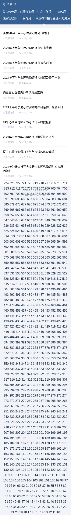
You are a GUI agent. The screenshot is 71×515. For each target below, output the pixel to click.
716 (53, 183)
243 (53, 411)
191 (35, 438)
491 (17, 294)
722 (17, 183)
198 (59, 432)
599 (29, 241)
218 (6, 427)
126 (29, 469)
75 (31, 491)
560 (64, 257)
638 (59, 220)
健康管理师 (9, 18)
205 (17, 432)
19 (21, 512)
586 (41, 246)
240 (6, 416)
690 (12, 199)
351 (64, 358)
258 (29, 406)
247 (29, 411)
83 (60, 485)
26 (48, 507)
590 (17, 246)
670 (64, 204)
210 (53, 427)
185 (6, 443)
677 (23, 204)
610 (29, 236)
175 (64, 443)
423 (29, 326)
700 (17, 193)
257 (35, 406)
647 (6, 220)
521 (35, 278)
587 (35, 246)
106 (17, 480)
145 (47, 459)
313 (29, 379)
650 (53, 215)
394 (6, 342)
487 (41, 294)
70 (52, 491)
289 (41, 390)
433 (35, 321)
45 (31, 501)
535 (17, 273)
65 (10, 496)
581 (6, 252)
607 (47, 236)
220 (59, 422)
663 (41, 209)
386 (53, 342)
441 (53, 315)
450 (64, 310)
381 (17, 347)
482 (6, 300)
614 (6, 236)
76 (27, 491)
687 (29, 199)
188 (53, 438)
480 (17, 300)
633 (23, 225)
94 (14, 485)
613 (12, 236)
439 (64, 315)
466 (35, 305)
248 (23, 411)
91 (27, 485)
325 (23, 374)
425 (17, 326)
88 (39, 485)
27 (44, 507)
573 (53, 252)
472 (64, 300)
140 (12, 464)
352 (59, 358)
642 (35, 220)
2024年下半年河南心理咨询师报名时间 (27, 62)
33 (19, 507)
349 (12, 363)
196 (6, 438)
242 (59, 411)
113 (41, 475)
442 (47, 315)
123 (47, 469)
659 (64, 209)
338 (12, 369)
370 (17, 353)
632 (29, 225)
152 (6, 459)
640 (47, 220)
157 (41, 453)
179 (41, 443)
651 (47, 215)
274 (64, 395)
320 (53, 374)
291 (29, 390)
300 (41, 384)
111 (52, 475)
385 (59, 342)
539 (59, 268)
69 (56, 491)
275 (59, 395)
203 (29, 432)
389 (35, 342)
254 (53, 406)
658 (6, 215)
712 (12, 188)
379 (29, 347)
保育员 (27, 18)
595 (53, 241)
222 (47, 422)
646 (12, 220)
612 (18, 236)
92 (23, 485)
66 (6, 496)
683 (53, 199)
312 (35, 379)
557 (17, 262)
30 (31, 507)
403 (17, 337)
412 (29, 331)
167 (47, 448)
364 (53, 353)
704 (59, 188)
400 (35, 337)
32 (23, 507)
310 (47, 379)
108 (5, 480)
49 (14, 501)
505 (64, 284)
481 (12, 300)
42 (44, 501)
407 (59, 331)
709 (29, 188)
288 (47, 390)
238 (17, 416)
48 (19, 501)
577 (29, 252)
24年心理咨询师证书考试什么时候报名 (27, 122)
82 (64, 485)
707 (41, 188)
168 (41, 448)
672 (53, 204)
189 (47, 438)
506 (59, 284)
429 (59, 321)
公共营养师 (9, 11)
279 (35, 395)
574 (47, 252)
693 (59, 193)
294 (12, 390)
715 (59, 183)
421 (41, 326)
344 (41, 363)
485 (53, 294)
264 (59, 400)
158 (35, 453)
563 (47, 257)
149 (23, 459)
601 (17, 241)
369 (23, 353)
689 (17, 199)
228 (12, 422)
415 (12, 331)
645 (17, 220)
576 (35, 252)
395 (64, 337)
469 (17, 305)
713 (6, 188)
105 (23, 480)
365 (47, 353)
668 (12, 209)
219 (64, 422)
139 (17, 464)
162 (12, 453)
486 (47, 294)
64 (14, 496)
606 (53, 236)
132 (59, 464)
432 (41, 321)
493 (6, 294)
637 (64, 220)
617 (53, 231)
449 (6, 315)
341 (59, 363)
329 (64, 369)
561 (59, 257)
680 (6, 204)
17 (29, 512)
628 (53, 225)
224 (35, 422)
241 (64, 411)
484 (59, 294)
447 (17, 315)
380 (23, 347)
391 (23, 342)
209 (59, 427)
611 (23, 236)
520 (41, 278)
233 (47, 416)
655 (23, 215)
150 (17, 459)
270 (23, 400)
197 (64, 432)
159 (29, 453)
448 (12, 315)
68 (60, 491)
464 (47, 305)
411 (35, 331)
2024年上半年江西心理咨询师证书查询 (27, 47)
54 (56, 496)
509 (41, 284)
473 (59, 300)
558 (12, 262)
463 (53, 305)
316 (12, 379)
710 (23, 188)
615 (64, 231)
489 (29, 294)
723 (12, 183)
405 (6, 337)
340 (64, 363)
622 (23, 231)
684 (47, 199)
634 (17, 225)
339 (6, 369)
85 (52, 485)
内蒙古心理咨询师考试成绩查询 (23, 92)
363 (59, 353)
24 (56, 507)
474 (53, 300)
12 (50, 512)
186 (64, 438)
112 (46, 475)
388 (41, 342)
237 (23, 416)
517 (59, 278)
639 (53, 220)
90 (31, 485)
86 (48, 485)
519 (47, 278)
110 (58, 475)
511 (29, 284)
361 (6, 358)
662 (47, 209)
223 (41, 422)
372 (6, 353)
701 (12, 193)
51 (6, 501)
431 (47, 321)
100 (52, 480)
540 (53, 268)
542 (41, 268)
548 (6, 268)
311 (41, 379)
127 (23, 469)
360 (12, 358)
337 (17, 369)
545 (23, 268)
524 (17, 278)
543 (35, 268)
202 (35, 432)
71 (48, 491)
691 (6, 199)
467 (29, 305)
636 (6, 225)
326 (17, 374)
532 (35, 273)
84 (56, 485)
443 (41, 315)
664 (35, 209)
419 (53, 326)
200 (47, 432)
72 (44, 491)
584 (53, 246)
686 (35, 199)
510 (35, 284)
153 (64, 453)
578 (23, 252)
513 (18, 284)
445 (29, 315)
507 (53, 284)
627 (59, 225)
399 (41, 337)
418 (59, 326)
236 (29, 416)
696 (41, 193)
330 (59, 369)
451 (59, 310)
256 (41, 406)
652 (41, 215)
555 (29, 262)
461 (64, 305)
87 (44, 485)
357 (29, 358)
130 (6, 469)
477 (35, 300)
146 (41, 459)
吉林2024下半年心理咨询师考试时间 (26, 33)
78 (19, 491)
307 (64, 379)
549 (64, 262)
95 (10, 485)
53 (60, 496)
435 (23, 321)
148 (29, 459)
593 (64, 241)
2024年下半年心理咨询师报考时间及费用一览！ (33, 77)
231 (59, 416)
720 (29, 183)
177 (53, 443)
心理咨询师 (27, 11)
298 (53, 384)
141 (6, 464)
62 (23, 496)
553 (41, 262)
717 (47, 183)
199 (53, 432)
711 (18, 188)
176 (59, 443)
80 (10, 491)
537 (6, 273)
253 (59, 406)
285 (64, 390)
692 (64, 193)
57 (44, 496)
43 (39, 501)
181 (29, 443)
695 (47, 193)
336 (23, 369)
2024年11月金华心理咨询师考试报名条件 (28, 137)
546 (17, 268)
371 (12, 353)
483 (64, 294)
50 (10, 501)
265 (53, 400)
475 (47, 300)
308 (59, 379)
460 (6, 310)
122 (53, 469)
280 (29, 395)
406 (64, 331)
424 (23, 326)
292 (23, 390)
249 (17, 411)
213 (35, 427)
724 (6, 183)
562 (53, 257)
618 (47, 231)
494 (64, 289)
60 (31, 496)
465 (41, 305)
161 (17, 453)
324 (29, 374)
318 (64, 374)
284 (6, 395)
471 (6, 305)
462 (59, 305)
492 (12, 294)
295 (6, 390)
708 (35, 188)
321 (47, 374)
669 (6, 209)
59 (35, 496)
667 (17, 209)
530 (47, 273)
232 (53, 416)
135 (41, 464)
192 (29, 438)
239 (12, 416)
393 (12, 342)
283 (12, 395)
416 (6, 331)
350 (6, 363)
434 (29, 321)
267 (41, 400)
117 (18, 475)
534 (23, 273)
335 (29, 369)
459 (12, 310)
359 (17, 358)
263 (64, 400)
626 (64, 225)
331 (53, 369)
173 (12, 448)
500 (29, 289)
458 (17, 310)
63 (19, 496)
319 (59, 374)
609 (35, 236)
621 (29, 231)
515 (6, 284)
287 (53, 390)
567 (23, 257)
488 (35, 294)
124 (41, 469)
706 (47, 188)
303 (23, 384)
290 (35, 390)
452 (53, 310)
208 (64, 427)
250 (12, 411)
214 (29, 427)
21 (12, 512)
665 (29, 209)
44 (35, 501)
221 (53, 422)
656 (17, 215)
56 (48, 496)
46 (27, 501)
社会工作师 (44, 11)
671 (59, 204)
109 (63, 475)
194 (17, 438)
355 (41, 358)
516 (64, 278)
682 (59, 199)
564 (41, 257)
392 (17, 342)
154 (59, 453)
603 (6, 241)
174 (6, 448)
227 (17, 422)
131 (64, 464)
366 (41, 353)
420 (47, 326)
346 (29, 363)
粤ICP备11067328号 (35, 195)
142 (64, 459)
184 (12, 443)
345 (35, 363)
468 (23, 305)
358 (23, 358)
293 (17, 390)
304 (17, 384)
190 (41, 438)
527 (64, 273)
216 (18, 427)
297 (59, 384)
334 (35, 369)
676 (29, 204)
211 (47, 427)
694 (53, 193)
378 (35, 347)
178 (47, 443)
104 (29, 480)
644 (23, 220)
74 (35, 491)
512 (24, 284)
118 (12, 475)
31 (27, 507)
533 (29, 273)
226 (23, 422)
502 (17, 289)
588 (29, 246)
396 (59, 337)
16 (33, 512)
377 (41, 347)
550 (59, 262)
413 (24, 331)
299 (47, 384)
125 (35, 469)
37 (64, 501)
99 (57, 480)
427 (6, 326)
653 (35, 215)
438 (6, 321)
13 (46, 512)
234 (41, 416)
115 (29, 475)
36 (6, 507)
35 (10, 507)
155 (53, 453)
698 (29, 193)
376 (47, 347)
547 (12, 268)
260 (17, 406)
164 (64, 448)
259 (23, 406)
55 (52, 496)
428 (64, 321)
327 (12, 374)
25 (52, 507)
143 (59, 459)
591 (12, 246)
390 (29, 342)
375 (53, 347)
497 (47, 289)
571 (64, 252)
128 (17, 469)
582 (64, 246)
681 (64, 199)
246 (35, 411)
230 (64, 416)
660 (59, 209)
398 (47, 337)
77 (23, 491)
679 (12, 204)
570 (6, 257)
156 (47, 453)
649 (59, 215)
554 (35, 262)
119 (7, 475)
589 (23, 246)
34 (14, 507)
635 (12, 225)
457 (23, 310)
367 (35, 353)
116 (24, 475)
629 (47, 225)
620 (35, 231)
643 (29, 220)
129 (12, 469)
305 (12, 384)
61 (27, 496)
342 (53, 363)
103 (35, 480)
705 (53, 188)
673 (47, 204)
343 (47, 363)
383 (6, 347)
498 (41, 289)
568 (17, 257)
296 (64, 384)
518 (53, 278)
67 (64, 491)
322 (41, 374)
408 (53, 331)
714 (64, 183)
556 (23, 262)
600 (23, 241)
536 (12, 273)
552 (47, 262)
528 (59, 273)
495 (59, 289)
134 (47, 464)
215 (24, 427)
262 (6, 406)
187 (59, 438)
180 (35, 443)
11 (54, 512)
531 (41, 273)
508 (47, 284)
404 (12, 337)
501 (23, 289)
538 (64, 268)
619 (41, 231)
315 (18, 379)
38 (60, 501)
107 (11, 480)
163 (6, 453)
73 (39, 491)
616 (59, 231)
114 (35, 475)
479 (23, 300)
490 (23, 294)
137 (29, 464)
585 (47, 246)
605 (59, 236)
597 (41, 241)
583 (59, 246)
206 (12, 432)
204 (23, 432)
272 (12, 400)
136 (35, 464)
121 (59, 469)
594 (59, 241)
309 (53, 379)
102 (41, 480)
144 (53, 459)
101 (46, 480)
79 (14, 491)
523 (23, 278)
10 (58, 512)
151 (12, 459)
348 (17, 363)
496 (53, 289)
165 (59, 448)
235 (35, 416)
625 (6, 231)
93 (19, 485)
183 (17, 443)
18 (25, 512)
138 (23, 464)
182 (23, 443)
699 (23, 193)
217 (12, 427)
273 (6, 400)
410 (41, 331)
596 (47, 241)
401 (29, 337)
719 (35, 183)
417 (64, 326)
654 (29, 215)
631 (35, 225)
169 (35, 448)
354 (47, 358)
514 (12, 284)
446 (23, 315)
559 (6, 262)
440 (59, 315)
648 (64, 215)
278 (41, 395)
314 (24, 379)
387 (47, 342)
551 (53, 262)
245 (41, 411)
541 (47, 268)
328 (6, 374)
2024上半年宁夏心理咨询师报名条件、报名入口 (33, 107)
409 (47, 331)
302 (29, 384)
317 (6, 379)
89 (35, 485)
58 (39, 496)
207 (6, 432)
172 (17, 448)
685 (41, 199)
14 (42, 512)
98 (62, 480)
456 (29, 310)
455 (35, 310)
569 (12, 257)
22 (64, 507)
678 (17, 204)
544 (29, 268)
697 (35, 193)
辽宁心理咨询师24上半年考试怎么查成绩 (28, 151)
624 (12, 231)
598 (35, 241)
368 (29, 353)
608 (41, 236)
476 (41, 300)
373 (64, 347)
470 (12, 305)
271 (17, 400)
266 (47, 400)
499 (35, 289)
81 (6, 491)
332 (47, 369)
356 (35, 358)
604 (64, 236)
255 (47, 406)
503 (12, 289)
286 (59, 390)
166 (53, 448)
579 (17, 252)
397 (53, 337)
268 (35, 400)
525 (12, 278)
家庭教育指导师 (44, 19)
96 (6, 485)
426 (12, 326)
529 (53, 273)
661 (53, 209)
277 (47, 395)
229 (6, 422)
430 (53, 321)
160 (23, 453)
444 (35, 315)
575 (41, 252)
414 (18, 331)
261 (12, 406)
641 (41, 220)
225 (29, 422)
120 (64, 469)
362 (64, 353)
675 (35, 204)
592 (6, 246)
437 (12, 321)
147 (35, 459)
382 (12, 347)
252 (64, 406)
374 (59, 347)
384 (64, 342)
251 (6, 411)
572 (59, 252)
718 (41, 183)
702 (6, 193)
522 (29, 278)
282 (17, 395)
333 (41, 369)
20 (17, 512)
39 (56, 501)
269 (29, 400)
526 (6, 278)
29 (35, 507)
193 (23, 438)
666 (23, 209)
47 (23, 501)
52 (64, 496)
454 (41, 310)
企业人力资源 (61, 18)
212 (41, 427)
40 (52, 501)
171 (23, 448)
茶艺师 (61, 11)
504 (6, 289)
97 (66, 480)
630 (41, 225)
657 (12, 215)
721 (23, 183)
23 (60, 507)
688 (23, 199)
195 (12, 438)
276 (53, 395)
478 (29, 300)
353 (53, 358)
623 (17, 231)
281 (23, 395)
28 (39, 507)
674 (41, 204)
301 (35, 384)
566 (29, 257)
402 (23, 337)
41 (48, 501)
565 (35, 257)
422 (35, 326)
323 (35, 374)
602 (12, 241)
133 (53, 464)
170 (29, 448)
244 (47, 411)
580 (12, 252)
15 (37, 512)
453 (47, 310)
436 (17, 321)
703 (64, 188)
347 (23, 363)
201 (41, 432)
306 (6, 384)
